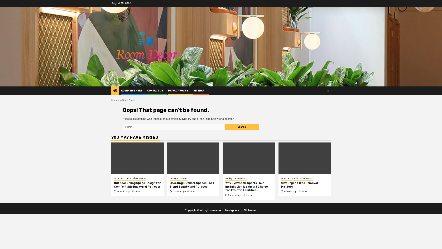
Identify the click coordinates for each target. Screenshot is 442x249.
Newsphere (232, 210)
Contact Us (155, 90)
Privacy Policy (178, 90)
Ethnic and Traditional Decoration (130, 178)
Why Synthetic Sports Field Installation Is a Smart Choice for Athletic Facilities (246, 186)
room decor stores (179, 178)
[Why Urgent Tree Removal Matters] (304, 158)
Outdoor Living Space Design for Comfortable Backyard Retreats (137, 184)
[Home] (115, 91)
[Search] (328, 90)
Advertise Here (131, 90)
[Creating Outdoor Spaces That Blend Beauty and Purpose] (193, 158)
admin (137, 191)
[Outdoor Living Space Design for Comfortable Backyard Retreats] (137, 158)
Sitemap (198, 90)
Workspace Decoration (236, 178)
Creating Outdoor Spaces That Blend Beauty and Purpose (192, 184)
